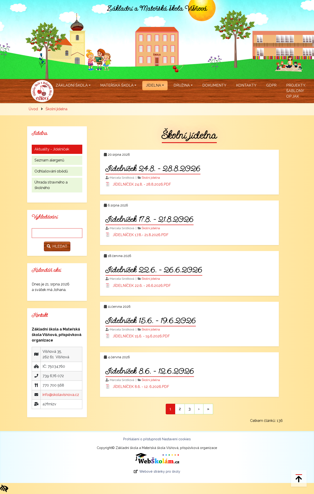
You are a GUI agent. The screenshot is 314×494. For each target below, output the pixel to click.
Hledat (59, 246)
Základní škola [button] (72, 85)
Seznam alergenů (49, 160)
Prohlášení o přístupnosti (142, 439)
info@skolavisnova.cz (61, 394)
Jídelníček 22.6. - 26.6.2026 (154, 269)
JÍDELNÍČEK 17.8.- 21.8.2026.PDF (140, 235)
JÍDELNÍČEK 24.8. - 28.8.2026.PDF (142, 184)
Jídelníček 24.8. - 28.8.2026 (153, 168)
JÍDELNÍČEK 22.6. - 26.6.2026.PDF (142, 285)
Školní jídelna (56, 109)
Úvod (33, 109)
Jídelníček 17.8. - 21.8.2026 (150, 219)
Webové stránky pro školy (159, 471)
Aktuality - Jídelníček (51, 149)
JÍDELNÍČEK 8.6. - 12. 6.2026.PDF (141, 386)
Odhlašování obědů (51, 171)
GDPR (271, 85)
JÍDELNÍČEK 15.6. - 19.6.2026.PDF (141, 336)
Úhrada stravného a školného (51, 185)
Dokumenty (214, 85)
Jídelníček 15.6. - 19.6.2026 (151, 320)
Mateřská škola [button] (117, 85)
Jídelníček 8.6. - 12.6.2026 (150, 370)
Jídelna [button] (153, 85)
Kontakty (246, 85)
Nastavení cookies (176, 439)
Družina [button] (182, 85)
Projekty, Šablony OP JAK (296, 91)
